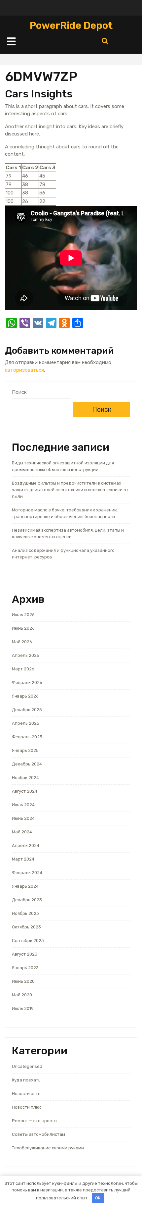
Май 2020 (22, 994)
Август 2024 (24, 791)
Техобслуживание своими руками (48, 1147)
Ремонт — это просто (34, 1120)
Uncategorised (27, 1066)
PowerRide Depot (71, 25)
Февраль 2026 (27, 682)
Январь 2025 (25, 750)
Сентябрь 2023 (28, 940)
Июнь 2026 (23, 628)
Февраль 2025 (27, 736)
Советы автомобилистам (38, 1134)
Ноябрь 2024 (25, 777)
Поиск (19, 392)
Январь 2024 (25, 886)
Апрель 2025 (25, 723)
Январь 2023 (25, 967)
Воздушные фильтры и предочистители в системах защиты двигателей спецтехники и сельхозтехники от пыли (70, 490)
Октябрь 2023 (26, 926)
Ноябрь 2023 (25, 913)
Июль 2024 (23, 804)
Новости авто (26, 1093)
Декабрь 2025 (27, 709)
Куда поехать (26, 1079)
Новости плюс (27, 1107)
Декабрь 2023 (27, 899)
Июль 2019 (23, 1008)
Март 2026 (23, 668)
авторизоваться (24, 370)
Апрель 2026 (25, 655)
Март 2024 (23, 859)
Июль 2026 (23, 614)
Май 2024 (22, 831)
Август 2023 (24, 954)
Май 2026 (22, 641)
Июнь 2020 (23, 981)
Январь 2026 (25, 696)
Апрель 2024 (25, 845)
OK (97, 1197)
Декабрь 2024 (27, 763)
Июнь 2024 (23, 818)
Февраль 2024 (27, 872)
